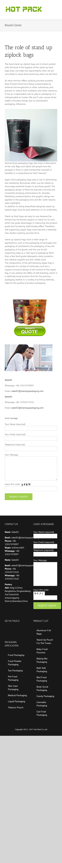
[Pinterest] (19, 629)
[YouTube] (10, 629)
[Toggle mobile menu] (56, 5)
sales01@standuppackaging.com (27, 391)
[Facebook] (6, 629)
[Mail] (23, 629)
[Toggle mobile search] (50, 5)
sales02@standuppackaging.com (27, 407)
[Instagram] (14, 629)
